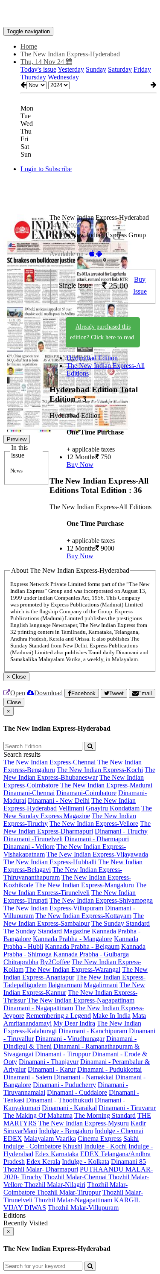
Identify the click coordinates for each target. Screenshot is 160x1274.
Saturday (120, 69)
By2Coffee (55, 961)
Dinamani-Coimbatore (86, 792)
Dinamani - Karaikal (69, 1107)
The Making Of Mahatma (38, 1115)
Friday (142, 69)
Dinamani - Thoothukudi (59, 1100)
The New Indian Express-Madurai (106, 785)
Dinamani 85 (128, 1161)
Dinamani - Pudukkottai (109, 1069)
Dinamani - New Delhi (59, 800)
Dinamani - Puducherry (64, 1084)
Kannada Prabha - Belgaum (82, 946)
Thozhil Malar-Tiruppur (69, 1192)
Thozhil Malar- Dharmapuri (40, 1169)
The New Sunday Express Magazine (77, 812)
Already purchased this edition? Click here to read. (103, 332)
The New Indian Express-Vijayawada (97, 854)
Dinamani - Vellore (29, 846)
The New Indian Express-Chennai (49, 762)
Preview (16, 439)
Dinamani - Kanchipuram (92, 1031)
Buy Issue (140, 285)
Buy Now (80, 464)
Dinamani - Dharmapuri (96, 839)
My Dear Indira (74, 1023)
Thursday (33, 77)
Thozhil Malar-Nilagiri (54, 1184)
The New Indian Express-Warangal (72, 969)
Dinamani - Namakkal (83, 1077)
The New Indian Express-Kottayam (83, 915)
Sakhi (131, 1138)
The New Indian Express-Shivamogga (101, 900)
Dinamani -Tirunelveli (33, 839)
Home (28, 46)
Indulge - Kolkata (85, 1161)
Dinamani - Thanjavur (49, 1061)
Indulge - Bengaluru (66, 1130)
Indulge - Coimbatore (32, 1146)
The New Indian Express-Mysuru (83, 1123)
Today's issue (38, 69)
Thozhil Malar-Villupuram (83, 1207)
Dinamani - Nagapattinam (38, 1008)
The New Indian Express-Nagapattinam (80, 1000)
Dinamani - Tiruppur (62, 1054)
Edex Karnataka (57, 1153)
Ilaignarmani (65, 984)
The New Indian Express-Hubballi (49, 862)
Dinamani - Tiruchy (121, 831)
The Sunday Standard (120, 923)
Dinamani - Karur (52, 1069)
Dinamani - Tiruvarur (127, 1107)
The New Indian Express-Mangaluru (84, 885)
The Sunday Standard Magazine (46, 931)
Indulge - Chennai (119, 1130)
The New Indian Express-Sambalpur (73, 919)
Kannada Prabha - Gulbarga (91, 954)
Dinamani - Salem (27, 1077)
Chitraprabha (20, 961)
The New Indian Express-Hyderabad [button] (70, 54)
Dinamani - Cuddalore (77, 1092)
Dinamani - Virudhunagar (70, 1038)
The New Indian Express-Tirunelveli (74, 888)
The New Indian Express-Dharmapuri (77, 827)
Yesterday (71, 69)
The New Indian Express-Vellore (93, 823)
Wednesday (63, 77)
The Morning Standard (105, 1115)
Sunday (96, 69)
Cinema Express (100, 1138)
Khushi (72, 1146)
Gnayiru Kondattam (113, 808)
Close (14, 702)
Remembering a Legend (58, 1015)
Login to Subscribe (46, 168)
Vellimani (71, 808)
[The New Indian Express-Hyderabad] (80, 14)
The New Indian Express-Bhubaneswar (79, 773)
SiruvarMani (20, 1130)
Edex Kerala (43, 1161)
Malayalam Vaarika (50, 1138)
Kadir (138, 1123)
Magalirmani (101, 984)
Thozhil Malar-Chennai (76, 1177)
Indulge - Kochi (105, 1146)
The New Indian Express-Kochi (100, 769)
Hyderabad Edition (92, 358)
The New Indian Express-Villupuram (53, 908)
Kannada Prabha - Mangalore (72, 938)
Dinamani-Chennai (29, 792)
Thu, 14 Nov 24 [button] (43, 61)
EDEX (12, 1138)
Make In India (112, 1015)
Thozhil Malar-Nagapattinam (73, 1200)
